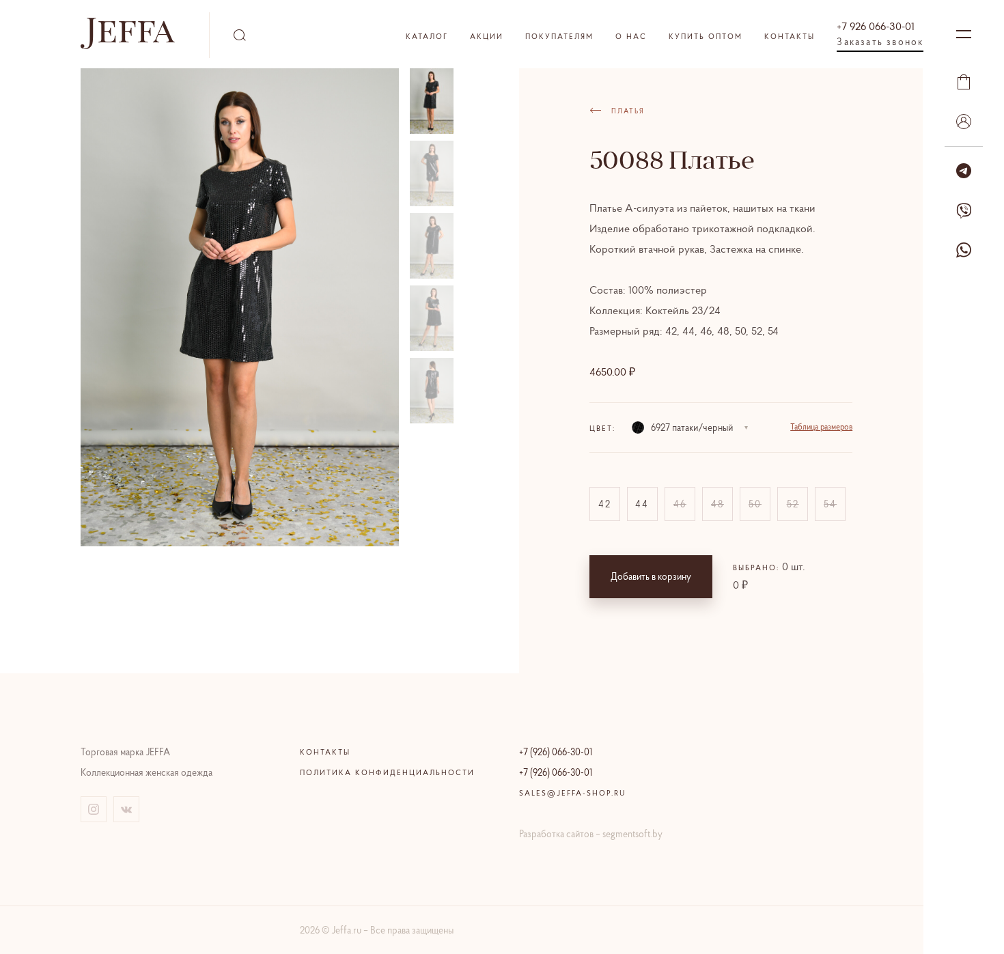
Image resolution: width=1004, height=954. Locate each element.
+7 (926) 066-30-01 (555, 752)
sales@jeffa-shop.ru (572, 793)
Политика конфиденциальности (387, 772)
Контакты (789, 36)
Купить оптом (705, 36)
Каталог (427, 36)
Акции (486, 36)
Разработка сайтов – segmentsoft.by (591, 834)
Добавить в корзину (651, 576)
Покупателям (559, 36)
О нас (631, 36)
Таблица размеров (821, 426)
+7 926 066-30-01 (876, 26)
